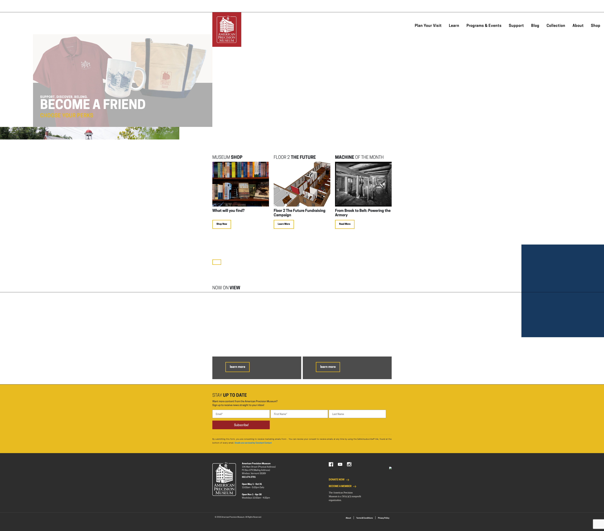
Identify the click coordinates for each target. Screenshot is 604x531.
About (578, 26)
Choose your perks (66, 116)
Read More (344, 224)
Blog (535, 26)
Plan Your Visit (428, 26)
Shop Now (221, 224)
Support (516, 26)
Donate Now (336, 480)
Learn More (284, 224)
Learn (454, 26)
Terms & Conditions (364, 518)
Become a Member (340, 486)
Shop (595, 26)
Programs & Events (484, 26)
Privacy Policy (383, 518)
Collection (556, 26)
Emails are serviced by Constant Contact (253, 443)
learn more (237, 367)
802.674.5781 (249, 477)
